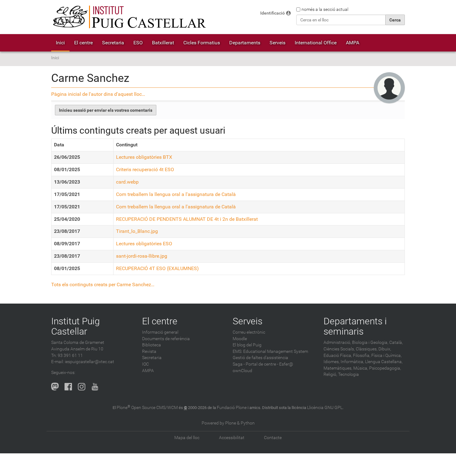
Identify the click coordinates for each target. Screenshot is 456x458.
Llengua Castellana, (384, 361)
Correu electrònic (249, 332)
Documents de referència (166, 338)
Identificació (272, 13)
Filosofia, (361, 355)
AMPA (352, 43)
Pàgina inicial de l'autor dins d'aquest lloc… (98, 94)
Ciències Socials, (339, 349)
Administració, (337, 342)
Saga (238, 364)
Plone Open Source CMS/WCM (147, 407)
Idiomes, (332, 361)
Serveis (277, 43)
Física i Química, (386, 355)
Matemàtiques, (338, 368)
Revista (149, 351)
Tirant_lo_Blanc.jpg (137, 231)
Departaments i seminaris (355, 326)
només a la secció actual (325, 9)
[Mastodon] (55, 386)
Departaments (244, 43)
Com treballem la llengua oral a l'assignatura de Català (176, 194)
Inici (60, 43)
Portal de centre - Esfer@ (269, 364)
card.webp (127, 182)
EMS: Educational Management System (270, 351)
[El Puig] (128, 17)
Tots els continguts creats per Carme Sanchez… (102, 284)
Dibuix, (384, 349)
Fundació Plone (232, 407)
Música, (360, 368)
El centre (83, 43)
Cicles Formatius (201, 43)
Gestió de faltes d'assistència (260, 357)
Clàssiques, (367, 349)
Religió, (330, 374)
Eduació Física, (338, 355)
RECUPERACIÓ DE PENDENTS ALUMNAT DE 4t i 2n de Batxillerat (187, 219)
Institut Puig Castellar (75, 326)
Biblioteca (151, 345)
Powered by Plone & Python (228, 423)
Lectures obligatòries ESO (144, 244)
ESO (138, 43)
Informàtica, (352, 361)
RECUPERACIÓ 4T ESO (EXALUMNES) (157, 268)
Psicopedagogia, (385, 368)
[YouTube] (95, 386)
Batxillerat (163, 43)
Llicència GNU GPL (324, 407)
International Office (316, 43)
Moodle (240, 338)
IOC (145, 364)
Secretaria (113, 43)
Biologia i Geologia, (370, 342)
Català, (396, 342)
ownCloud (242, 370)
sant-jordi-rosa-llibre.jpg (141, 256)
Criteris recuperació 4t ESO (145, 169)
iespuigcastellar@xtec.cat (89, 361)
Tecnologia (348, 374)
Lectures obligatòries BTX (144, 157)
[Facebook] (68, 386)
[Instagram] (81, 386)
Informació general (160, 332)
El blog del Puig (247, 345)
